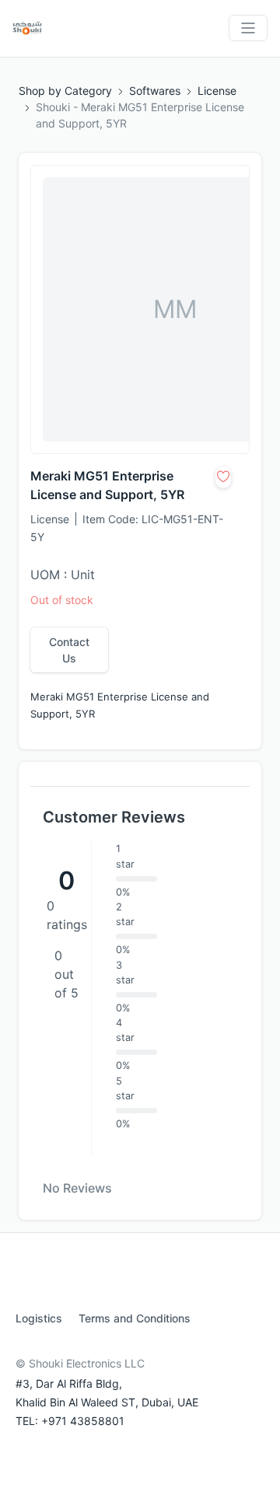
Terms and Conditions (135, 1318)
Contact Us (69, 650)
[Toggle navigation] (248, 28)
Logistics (39, 1318)
